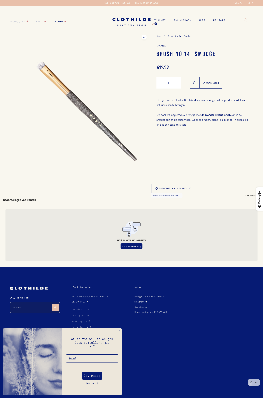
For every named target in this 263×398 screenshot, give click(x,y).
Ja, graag (92, 376)
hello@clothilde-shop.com (148, 296)
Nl (236, 20)
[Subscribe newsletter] (55, 307)
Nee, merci (92, 383)
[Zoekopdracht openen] (245, 20)
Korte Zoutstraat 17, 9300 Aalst (88, 296)
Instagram (139, 301)
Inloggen (238, 3)
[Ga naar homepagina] (131, 22)
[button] (204, 128)
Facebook (139, 306)
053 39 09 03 (79, 301)
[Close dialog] (119, 331)
